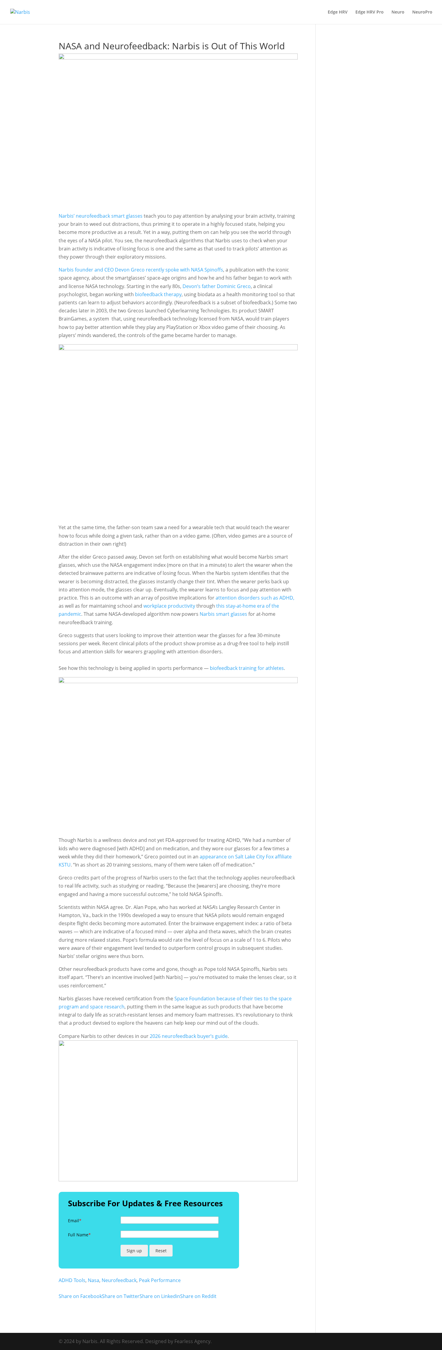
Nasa (93, 1280)
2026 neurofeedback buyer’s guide (189, 1036)
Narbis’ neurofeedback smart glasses (101, 216)
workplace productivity (169, 606)
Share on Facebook (80, 1296)
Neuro (397, 12)
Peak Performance (160, 1280)
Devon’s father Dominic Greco (217, 286)
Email (74, 1220)
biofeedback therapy (158, 294)
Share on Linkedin (160, 1296)
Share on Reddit (198, 1296)
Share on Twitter (121, 1296)
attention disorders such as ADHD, (255, 597)
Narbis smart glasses (223, 614)
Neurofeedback (119, 1280)
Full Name (79, 1235)
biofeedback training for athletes (247, 668)
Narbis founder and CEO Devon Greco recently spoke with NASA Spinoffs (141, 269)
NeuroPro (422, 12)
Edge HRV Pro (369, 12)
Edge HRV (338, 12)
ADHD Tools (72, 1280)
